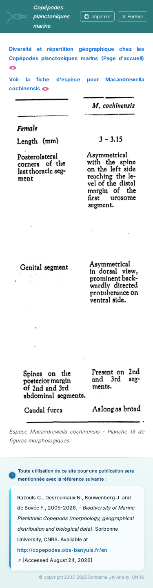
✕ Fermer (132, 16)
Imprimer (101, 16)
